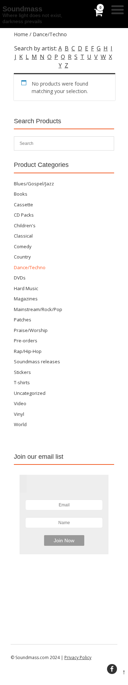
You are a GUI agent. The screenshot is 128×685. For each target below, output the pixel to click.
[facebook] (112, 669)
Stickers (22, 372)
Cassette (23, 204)
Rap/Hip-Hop (28, 351)
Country (22, 257)
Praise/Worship (31, 330)
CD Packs (24, 215)
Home (21, 34)
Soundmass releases (37, 361)
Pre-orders (25, 340)
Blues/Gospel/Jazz (34, 183)
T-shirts (22, 382)
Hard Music (26, 288)
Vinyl (19, 414)
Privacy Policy (77, 657)
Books (20, 194)
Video (20, 403)
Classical (23, 236)
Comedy (23, 246)
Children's (25, 225)
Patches (22, 319)
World (20, 424)
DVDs (20, 277)
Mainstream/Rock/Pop (38, 309)
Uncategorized (30, 393)
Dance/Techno (30, 267)
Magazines (26, 298)
